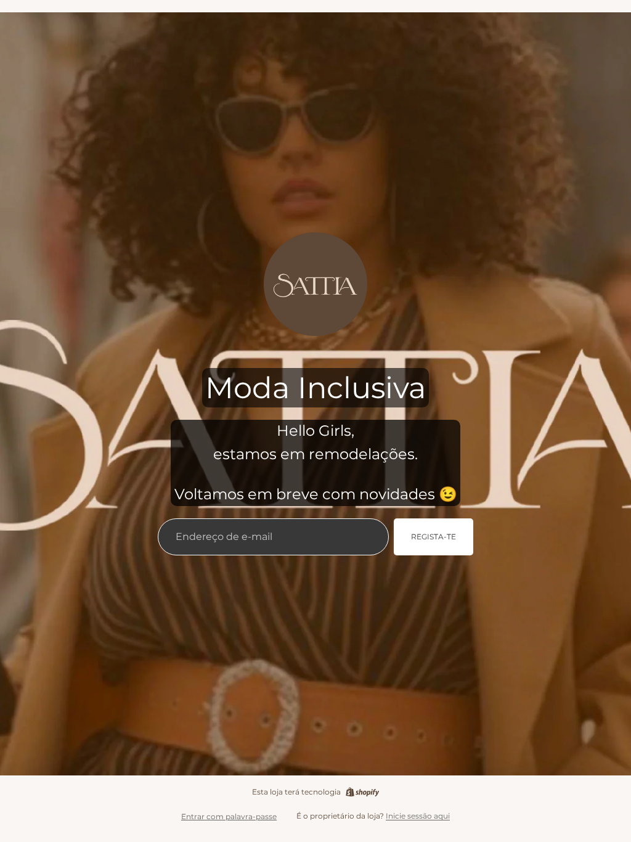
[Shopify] (362, 792)
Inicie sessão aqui (418, 815)
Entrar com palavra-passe (229, 816)
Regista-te (433, 536)
